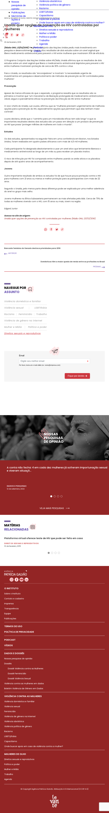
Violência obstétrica (14, 721)
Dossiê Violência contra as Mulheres (25, 668)
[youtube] (7, 33)
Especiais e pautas (49, 19)
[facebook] (6, 30)
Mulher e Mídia (47, 33)
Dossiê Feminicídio (17, 673)
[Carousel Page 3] (58, 496)
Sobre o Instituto (12, 593)
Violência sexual (14, 308)
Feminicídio (25, 314)
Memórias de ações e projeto (18, 19)
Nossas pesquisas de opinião (18, 5)
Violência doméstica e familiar (22, 301)
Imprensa (9, 603)
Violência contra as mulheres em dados (24, 683)
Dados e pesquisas (16, 486)
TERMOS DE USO (13, 626)
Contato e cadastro (14, 598)
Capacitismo (46, 15)
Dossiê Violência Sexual (19, 678)
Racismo (44, 8)
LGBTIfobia (40, 308)
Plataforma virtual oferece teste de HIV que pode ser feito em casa (43, 538)
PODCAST (9, 639)
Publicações (18, 12)
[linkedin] (7, 37)
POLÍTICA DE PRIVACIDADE (19, 632)
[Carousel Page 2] (55, 496)
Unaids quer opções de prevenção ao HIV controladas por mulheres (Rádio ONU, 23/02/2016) (50, 218)
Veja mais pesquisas (52, 508)
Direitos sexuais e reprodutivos (56, 29)
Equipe (7, 613)
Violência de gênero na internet (23, 320)
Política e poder (48, 36)
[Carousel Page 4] (61, 496)
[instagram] (7, 26)
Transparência (11, 608)
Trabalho (44, 40)
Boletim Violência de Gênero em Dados (23, 688)
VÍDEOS (8, 645)
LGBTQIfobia (46, 12)
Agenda (43, 44)
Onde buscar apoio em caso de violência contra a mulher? (71, 22)
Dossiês (8, 663)
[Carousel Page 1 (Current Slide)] (51, 496)
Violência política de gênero (54, 4)
